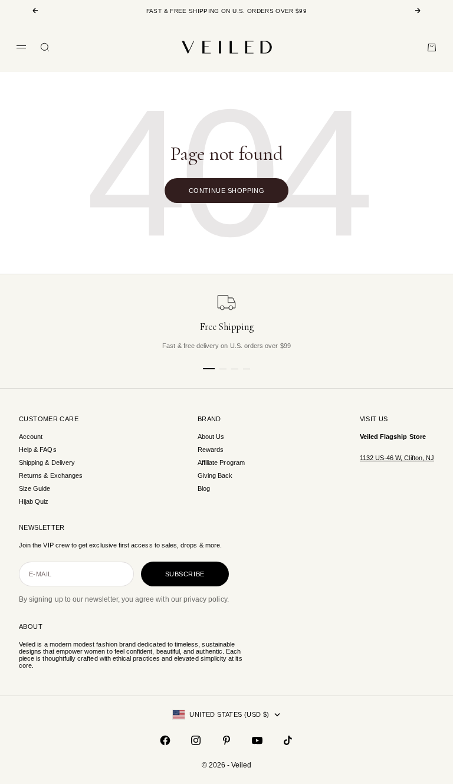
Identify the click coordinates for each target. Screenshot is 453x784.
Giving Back (215, 475)
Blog (204, 488)
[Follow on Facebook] (165, 740)
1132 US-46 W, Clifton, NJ (397, 457)
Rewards (211, 449)
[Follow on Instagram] (196, 740)
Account (30, 436)
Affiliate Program (221, 462)
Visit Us (374, 418)
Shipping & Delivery (47, 462)
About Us (211, 436)
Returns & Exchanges (51, 475)
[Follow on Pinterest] (226, 740)
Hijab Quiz (34, 501)
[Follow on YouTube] (257, 740)
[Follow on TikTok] (288, 740)
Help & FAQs (38, 449)
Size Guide (35, 488)
